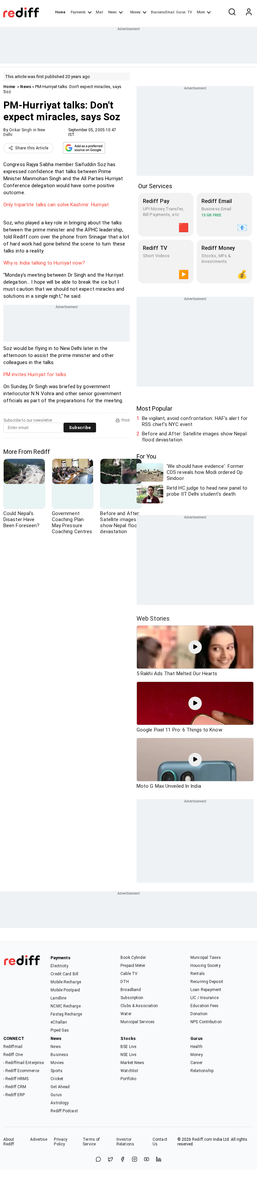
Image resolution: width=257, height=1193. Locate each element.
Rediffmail (12, 1046)
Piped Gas (60, 1030)
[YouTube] (146, 1159)
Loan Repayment (205, 989)
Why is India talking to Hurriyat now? (44, 263)
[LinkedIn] (158, 1159)
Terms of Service (91, 1141)
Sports (57, 1070)
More (201, 12)
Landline (58, 998)
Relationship (201, 1070)
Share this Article (32, 148)
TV (189, 12)
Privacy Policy (60, 1141)
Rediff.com (202, 1139)
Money (135, 12)
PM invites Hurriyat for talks (34, 374)
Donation (198, 1013)
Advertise (39, 1139)
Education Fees (204, 1005)
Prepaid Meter (132, 965)
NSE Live (128, 1054)
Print (125, 420)
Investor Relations (125, 1141)
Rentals (197, 973)
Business (59, 1054)
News (112, 12)
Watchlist (129, 1070)
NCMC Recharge (65, 1006)
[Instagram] (134, 1159)
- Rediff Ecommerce (21, 1070)
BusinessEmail (162, 12)
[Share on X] (110, 1159)
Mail (99, 12)
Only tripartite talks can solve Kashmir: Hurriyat (56, 205)
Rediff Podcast (64, 1111)
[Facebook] (122, 1159)
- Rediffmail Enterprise (23, 1062)
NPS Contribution (206, 1022)
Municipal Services (137, 1022)
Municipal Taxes (205, 957)
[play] (195, 647)
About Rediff (8, 1141)
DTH (124, 981)
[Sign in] (249, 12)
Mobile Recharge (66, 982)
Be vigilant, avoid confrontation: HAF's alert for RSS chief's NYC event (195, 421)
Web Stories (153, 618)
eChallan (59, 1022)
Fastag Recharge (66, 1014)
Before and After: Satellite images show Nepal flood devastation (194, 437)
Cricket (57, 1078)
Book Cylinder (133, 957)
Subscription (131, 997)
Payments (78, 12)
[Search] (232, 12)
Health (196, 1046)
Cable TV (129, 973)
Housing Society (205, 965)
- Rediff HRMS (15, 1078)
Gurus (181, 12)
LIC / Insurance (204, 997)
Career (196, 1062)
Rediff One (13, 1054)
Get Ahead (60, 1086)
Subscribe (80, 427)
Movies (57, 1062)
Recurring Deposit (206, 981)
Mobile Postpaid (65, 990)
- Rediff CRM (14, 1086)
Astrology (60, 1103)
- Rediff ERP (14, 1095)
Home (60, 12)
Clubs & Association (139, 1005)
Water (126, 1013)
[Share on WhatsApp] (98, 1159)
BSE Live (128, 1046)
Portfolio (128, 1078)
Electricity (59, 966)
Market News (132, 1062)
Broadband (130, 989)
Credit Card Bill (64, 974)
